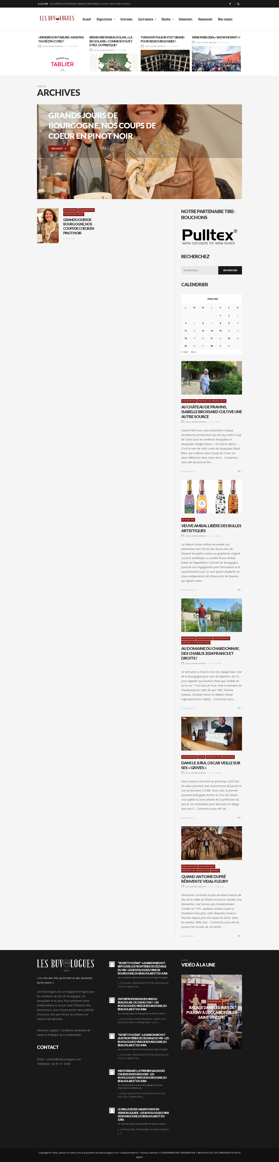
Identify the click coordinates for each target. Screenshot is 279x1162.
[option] (62, 53)
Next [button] (245, 55)
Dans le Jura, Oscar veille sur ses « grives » (210, 765)
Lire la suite (187, 471)
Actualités (188, 520)
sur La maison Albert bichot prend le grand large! (143, 977)
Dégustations (86, 210)
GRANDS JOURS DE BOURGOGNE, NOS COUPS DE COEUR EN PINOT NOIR (78, 226)
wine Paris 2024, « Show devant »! (216, 37)
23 (229, 338)
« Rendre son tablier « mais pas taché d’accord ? (61, 39)
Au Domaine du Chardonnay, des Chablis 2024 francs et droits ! (210, 653)
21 (211, 338)
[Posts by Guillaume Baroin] (39, 46)
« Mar (184, 352)
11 (185, 330)
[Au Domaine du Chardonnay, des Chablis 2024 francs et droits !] (205, 615)
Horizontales (221, 638)
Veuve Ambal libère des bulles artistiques (75, 3)
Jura (201, 757)
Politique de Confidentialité (64, 1035)
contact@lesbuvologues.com (63, 1059)
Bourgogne (70, 210)
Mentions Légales (48, 1030)
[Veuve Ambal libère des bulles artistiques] (205, 497)
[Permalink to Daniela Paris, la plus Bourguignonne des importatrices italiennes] (112, 1072)
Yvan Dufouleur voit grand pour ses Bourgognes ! (162, 39)
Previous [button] (34, 55)
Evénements (189, 401)
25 (185, 345)
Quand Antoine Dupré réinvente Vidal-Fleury (204, 879)
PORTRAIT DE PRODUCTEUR (211, 401)
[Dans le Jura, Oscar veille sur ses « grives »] (205, 734)
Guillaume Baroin (53, 46)
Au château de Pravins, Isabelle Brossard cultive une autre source (211, 411)
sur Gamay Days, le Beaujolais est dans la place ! (142, 1013)
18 (185, 338)
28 (211, 345)
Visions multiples (73, 214)
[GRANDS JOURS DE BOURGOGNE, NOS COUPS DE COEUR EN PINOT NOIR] (42, 226)
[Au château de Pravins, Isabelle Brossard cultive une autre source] (205, 378)
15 (220, 330)
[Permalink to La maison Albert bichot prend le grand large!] (112, 964)
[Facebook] (230, 4)
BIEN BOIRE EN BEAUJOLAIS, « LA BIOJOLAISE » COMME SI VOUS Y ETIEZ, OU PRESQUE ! (110, 41)
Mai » (194, 352)
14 (211, 330)
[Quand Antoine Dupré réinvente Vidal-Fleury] (205, 843)
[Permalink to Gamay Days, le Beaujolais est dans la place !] (112, 1000)
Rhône (215, 871)
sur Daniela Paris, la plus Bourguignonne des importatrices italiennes (140, 1086)
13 (203, 330)
